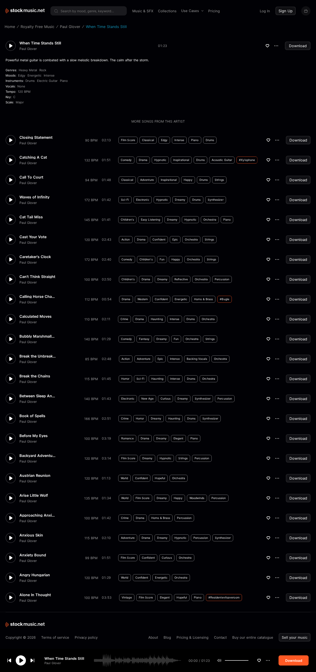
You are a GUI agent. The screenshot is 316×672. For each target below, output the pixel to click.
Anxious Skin (31, 535)
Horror (125, 378)
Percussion (222, 279)
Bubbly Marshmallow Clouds (37, 336)
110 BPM (91, 319)
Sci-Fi (125, 199)
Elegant (178, 438)
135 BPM (91, 498)
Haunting (157, 319)
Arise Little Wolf (33, 495)
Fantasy (144, 339)
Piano (64, 81)
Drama (143, 160)
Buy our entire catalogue (252, 637)
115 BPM (91, 379)
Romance (127, 438)
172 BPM (91, 200)
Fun (162, 259)
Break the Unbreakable (37, 356)
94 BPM (91, 180)
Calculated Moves (35, 316)
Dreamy (180, 199)
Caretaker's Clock (35, 257)
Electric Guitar (47, 81)
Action (125, 239)
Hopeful (160, 478)
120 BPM (24, 91)
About (153, 637)
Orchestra (209, 219)
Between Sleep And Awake (37, 396)
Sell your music (294, 637)
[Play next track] (32, 660)
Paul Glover (52, 663)
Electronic (142, 199)
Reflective (181, 279)
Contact (220, 637)
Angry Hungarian (34, 575)
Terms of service (55, 637)
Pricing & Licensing (192, 637)
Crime (124, 319)
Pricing (214, 11)
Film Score (128, 140)
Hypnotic (160, 160)
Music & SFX (142, 11)
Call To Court (31, 177)
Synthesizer (215, 199)
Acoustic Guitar (222, 160)
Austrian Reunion (34, 475)
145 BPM (91, 220)
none (21, 86)
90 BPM (91, 140)
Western (142, 299)
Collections (167, 11)
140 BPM (91, 339)
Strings (219, 180)
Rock (42, 70)
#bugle (224, 299)
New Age (147, 398)
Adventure (147, 180)
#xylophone (247, 160)
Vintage (127, 597)
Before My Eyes (33, 436)
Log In (265, 11)
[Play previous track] (9, 660)
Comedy (126, 160)
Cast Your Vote (32, 237)
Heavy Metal (28, 70)
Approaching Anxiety (37, 515)
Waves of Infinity (34, 197)
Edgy (21, 75)
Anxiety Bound (32, 555)
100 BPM (91, 279)
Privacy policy (86, 637)
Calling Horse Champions (37, 296)
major (20, 102)
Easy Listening (150, 219)
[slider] (248, 660)
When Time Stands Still (64, 658)
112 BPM (91, 299)
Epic (175, 239)
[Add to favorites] (259, 660)
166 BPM (91, 419)
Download (298, 45)
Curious (166, 398)
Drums (30, 81)
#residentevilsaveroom (223, 597)
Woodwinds (196, 498)
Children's (127, 219)
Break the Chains (34, 376)
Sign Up (286, 11)
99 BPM (91, 558)
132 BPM (91, 160)
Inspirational (181, 160)
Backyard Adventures (37, 455)
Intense (49, 75)
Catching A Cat (33, 157)
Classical (148, 140)
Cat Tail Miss (31, 217)
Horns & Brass (203, 299)
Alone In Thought (35, 595)
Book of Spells (32, 416)
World (124, 478)
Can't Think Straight (37, 276)
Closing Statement (36, 137)
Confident (158, 239)
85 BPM (91, 359)
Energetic (34, 75)
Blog (167, 637)
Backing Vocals (197, 359)
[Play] (21, 660)
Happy (188, 180)
